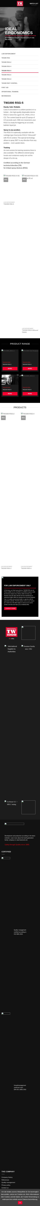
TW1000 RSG (6, 58)
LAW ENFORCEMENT (8, 54)
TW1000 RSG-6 (6, 75)
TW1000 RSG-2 (6, 62)
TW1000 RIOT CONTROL (9, 83)
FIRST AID (5, 87)
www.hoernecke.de (21, 840)
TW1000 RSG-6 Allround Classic (30, 331)
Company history (7, 1177)
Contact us (5, 1188)
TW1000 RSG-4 (6, 66)
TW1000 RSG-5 (6, 70)
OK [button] (20, 1202)
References (5, 1180)
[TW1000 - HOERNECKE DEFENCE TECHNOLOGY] (20, 3)
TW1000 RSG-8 (6, 79)
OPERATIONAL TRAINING (10, 91)
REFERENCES (6, 96)
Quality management (8, 1182)
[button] (3, 3)
